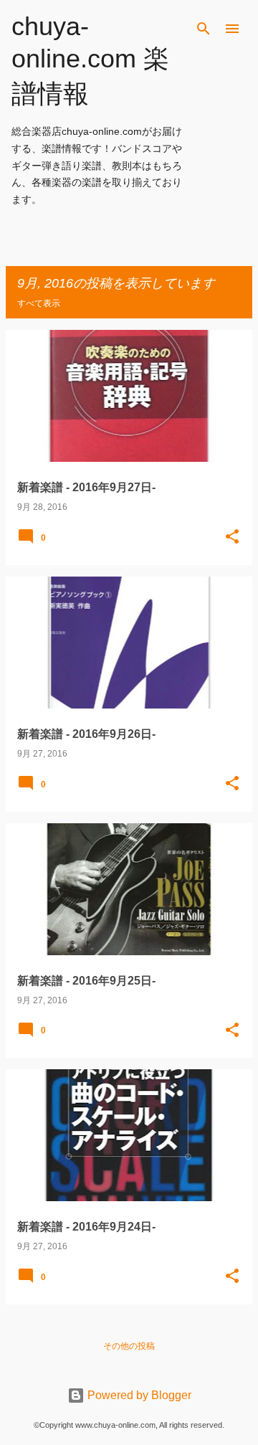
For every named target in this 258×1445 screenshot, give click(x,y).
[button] (232, 538)
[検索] (203, 28)
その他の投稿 (129, 1346)
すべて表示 (38, 303)
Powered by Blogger (138, 1395)
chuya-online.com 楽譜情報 (90, 59)
